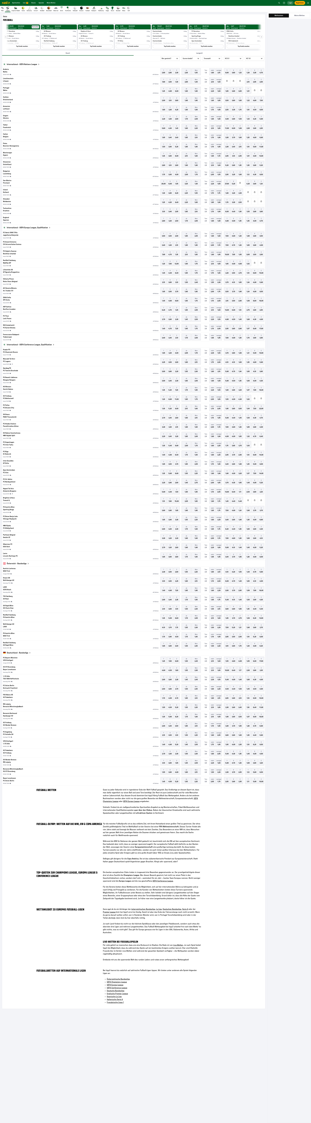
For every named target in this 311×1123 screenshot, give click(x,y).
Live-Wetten (178, 945)
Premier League (109, 912)
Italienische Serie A (115, 1000)
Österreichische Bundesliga (118, 979)
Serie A (185, 909)
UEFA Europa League (131, 801)
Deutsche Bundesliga (115, 991)
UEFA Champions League (117, 982)
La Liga (159, 909)
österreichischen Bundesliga (143, 909)
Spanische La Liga (114, 997)
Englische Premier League (117, 994)
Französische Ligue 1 (115, 1002)
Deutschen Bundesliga (172, 909)
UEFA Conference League (163, 881)
